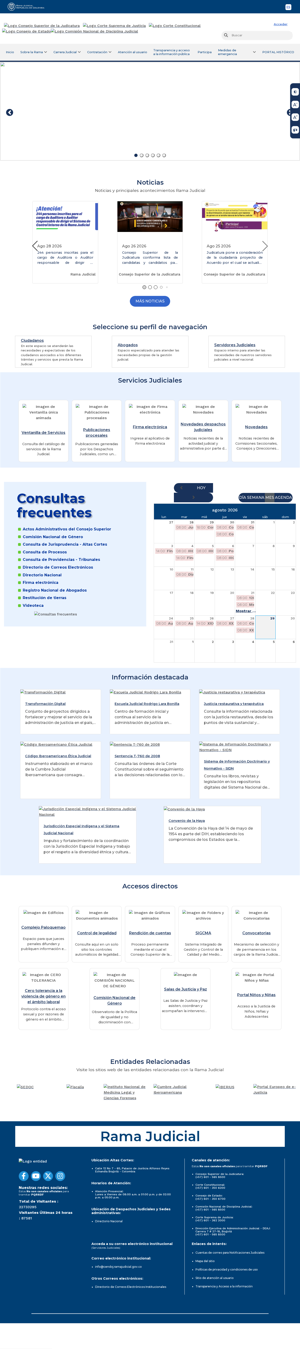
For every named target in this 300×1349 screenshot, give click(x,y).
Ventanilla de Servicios (43, 432)
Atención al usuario (132, 52)
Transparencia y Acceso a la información (224, 1286)
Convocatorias (256, 933)
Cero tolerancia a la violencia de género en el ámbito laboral (43, 996)
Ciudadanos (32, 340)
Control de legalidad (96, 933)
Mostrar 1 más (246, 611)
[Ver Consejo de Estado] (26, 31)
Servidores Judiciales (234, 345)
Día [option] (242, 497)
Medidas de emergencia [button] (227, 52)
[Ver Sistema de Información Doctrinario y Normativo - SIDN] (239, 747)
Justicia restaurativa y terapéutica (234, 704)
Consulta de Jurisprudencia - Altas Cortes (65, 544)
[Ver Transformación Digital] (43, 692)
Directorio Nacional (42, 575)
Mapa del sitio (205, 1261)
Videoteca (33, 606)
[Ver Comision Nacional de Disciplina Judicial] (94, 31)
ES (288, 7)
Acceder (281, 24)
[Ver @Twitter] (48, 1176)
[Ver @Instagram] (60, 1176)
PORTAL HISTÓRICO (278, 52)
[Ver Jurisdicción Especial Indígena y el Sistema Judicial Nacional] (87, 811)
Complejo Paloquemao (43, 927)
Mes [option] (269, 497)
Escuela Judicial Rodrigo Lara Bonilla (147, 704)
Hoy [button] (201, 488)
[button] (265, 246)
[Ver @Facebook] (24, 1176)
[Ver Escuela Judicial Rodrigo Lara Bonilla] (145, 692)
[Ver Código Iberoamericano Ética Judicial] (56, 744)
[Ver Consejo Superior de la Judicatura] (42, 26)
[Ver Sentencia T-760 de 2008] (135, 744)
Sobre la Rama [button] (31, 52)
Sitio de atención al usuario (214, 1278)
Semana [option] (255, 497)
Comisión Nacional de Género (53, 537)
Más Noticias (150, 301)
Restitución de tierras (44, 598)
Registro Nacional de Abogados (55, 590)
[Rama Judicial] (28, 6)
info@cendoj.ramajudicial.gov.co (118, 1266)
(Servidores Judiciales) (105, 1247)
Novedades (256, 427)
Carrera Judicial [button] (65, 52)
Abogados (128, 345)
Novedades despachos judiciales (203, 427)
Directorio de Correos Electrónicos (58, 567)
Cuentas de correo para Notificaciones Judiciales (229, 1252)
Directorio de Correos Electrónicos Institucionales (130, 1287)
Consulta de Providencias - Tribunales (61, 560)
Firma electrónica (150, 427)
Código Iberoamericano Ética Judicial (58, 756)
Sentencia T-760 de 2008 (137, 756)
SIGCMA (203, 933)
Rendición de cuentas (150, 933)
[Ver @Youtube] (36, 1176)
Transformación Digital (45, 704)
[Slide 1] (136, 155)
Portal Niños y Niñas (256, 995)
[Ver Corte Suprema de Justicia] (114, 26)
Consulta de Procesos (45, 552)
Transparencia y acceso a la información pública (171, 52)
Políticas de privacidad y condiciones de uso (226, 1269)
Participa (205, 52)
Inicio (10, 52)
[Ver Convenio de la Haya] (184, 809)
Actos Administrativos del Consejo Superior (67, 529)
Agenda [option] (283, 497)
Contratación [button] (97, 52)
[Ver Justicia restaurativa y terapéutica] (232, 692)
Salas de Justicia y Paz (185, 989)
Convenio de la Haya (187, 821)
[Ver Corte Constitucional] (174, 26)
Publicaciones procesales (96, 433)
